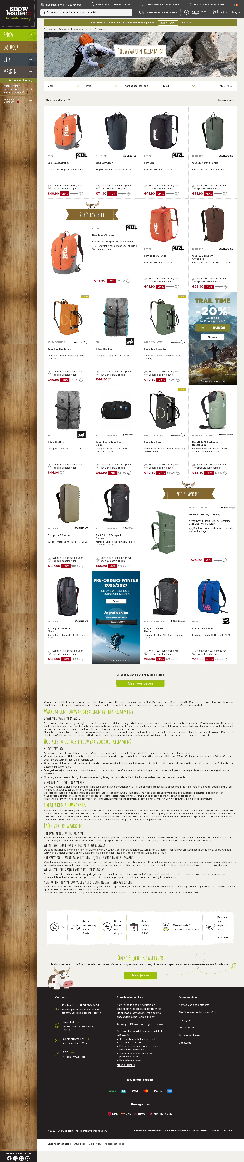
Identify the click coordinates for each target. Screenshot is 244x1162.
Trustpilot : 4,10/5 (55, 5)
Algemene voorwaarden (177, 1131)
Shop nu (186, 22)
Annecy (121, 1024)
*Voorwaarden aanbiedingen (147, 1131)
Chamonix (136, 1024)
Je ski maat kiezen (190, 1035)
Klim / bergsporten (79, 29)
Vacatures (185, 1042)
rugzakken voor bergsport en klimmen (141, 735)
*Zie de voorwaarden (213, 381)
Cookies (215, 1131)
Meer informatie (126, 1065)
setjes (164, 732)
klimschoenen (177, 732)
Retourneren (186, 1027)
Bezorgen (185, 1020)
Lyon (150, 1024)
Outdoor (62, 29)
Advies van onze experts (194, 1004)
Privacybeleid (200, 1131)
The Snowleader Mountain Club (198, 1012)
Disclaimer (228, 1131)
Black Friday (95, 1144)
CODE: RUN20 (167, 23)
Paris (160, 1024)
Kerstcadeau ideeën (115, 1144)
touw (206, 756)
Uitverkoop (79, 1144)
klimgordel (154, 732)
